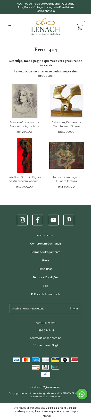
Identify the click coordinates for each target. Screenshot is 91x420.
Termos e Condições (45, 277)
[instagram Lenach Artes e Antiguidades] (22, 220)
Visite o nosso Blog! (45, 345)
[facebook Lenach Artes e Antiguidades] (37, 220)
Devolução (45, 269)
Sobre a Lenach (45, 235)
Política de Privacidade (45, 294)
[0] (79, 26)
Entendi (46, 416)
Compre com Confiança (45, 243)
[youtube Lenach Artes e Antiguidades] (53, 220)
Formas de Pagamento (45, 252)
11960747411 (45, 330)
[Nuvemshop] (45, 387)
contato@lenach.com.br (45, 338)
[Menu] (10, 27)
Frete (45, 260)
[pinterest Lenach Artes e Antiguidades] (68, 220)
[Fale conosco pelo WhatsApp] (81, 394)
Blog (45, 285)
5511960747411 (46, 323)
